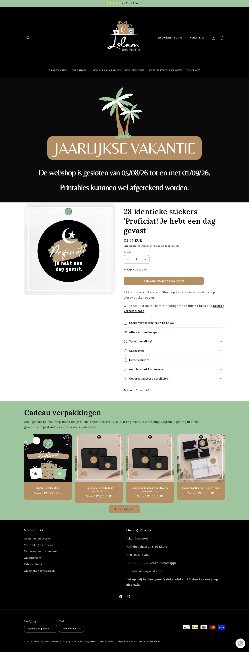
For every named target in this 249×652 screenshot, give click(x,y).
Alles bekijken (125, 509)
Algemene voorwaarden (39, 570)
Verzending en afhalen (39, 545)
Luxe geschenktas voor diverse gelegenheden (149, 490)
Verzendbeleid (154, 641)
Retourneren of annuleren (41, 551)
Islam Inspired (41, 641)
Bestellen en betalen (38, 538)
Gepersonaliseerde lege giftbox (201, 488)
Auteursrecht (32, 557)
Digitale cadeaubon (48, 488)
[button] (28, 38)
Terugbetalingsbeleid (85, 641)
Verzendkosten (132, 245)
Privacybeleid (107, 641)
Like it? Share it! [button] (138, 390)
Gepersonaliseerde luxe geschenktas (99, 490)
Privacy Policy (33, 564)
